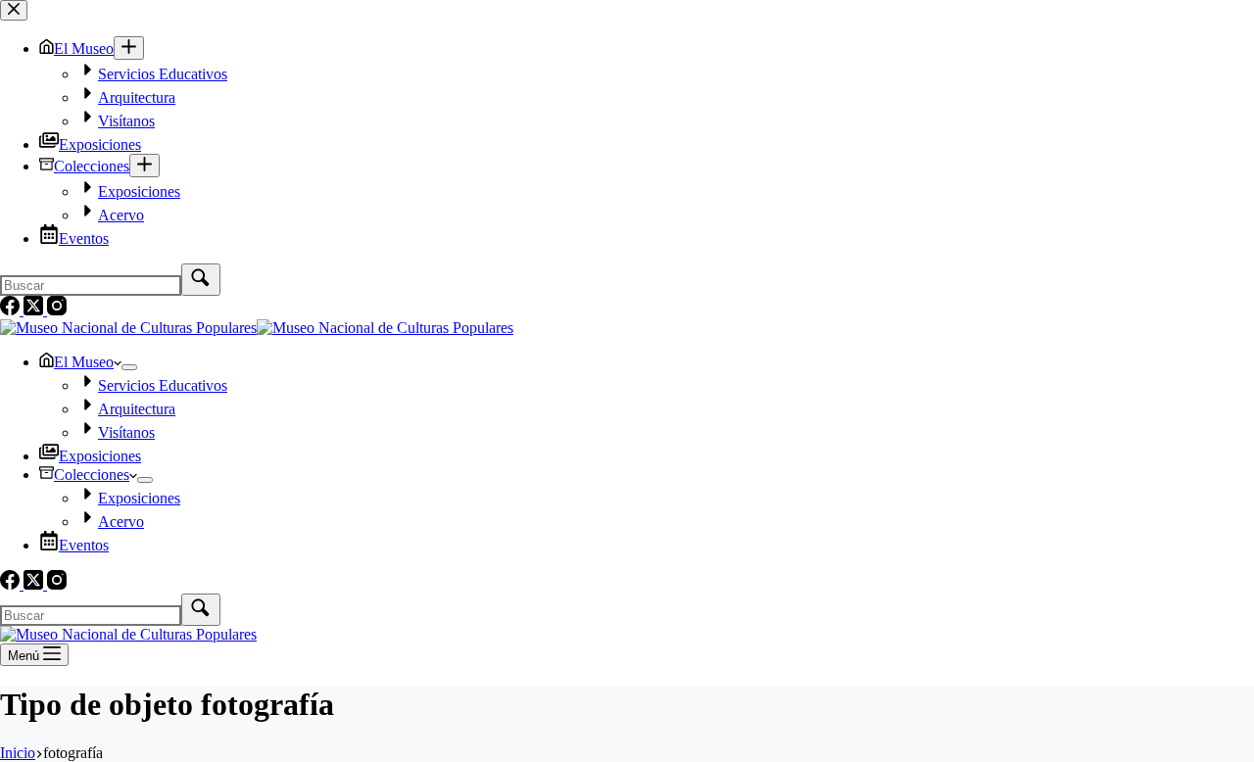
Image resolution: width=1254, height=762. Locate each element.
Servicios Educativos (162, 385)
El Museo (84, 362)
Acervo (121, 521)
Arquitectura (136, 409)
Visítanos (126, 432)
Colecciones (91, 474)
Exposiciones (100, 456)
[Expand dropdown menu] (129, 367)
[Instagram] (57, 584)
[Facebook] (12, 584)
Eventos (84, 545)
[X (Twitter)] (35, 584)
